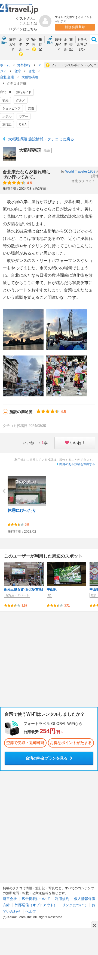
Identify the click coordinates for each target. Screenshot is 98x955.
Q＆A (22, 124)
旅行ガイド (12, 44)
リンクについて (74, 905)
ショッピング (11, 108)
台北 (32, 71)
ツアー (27, 44)
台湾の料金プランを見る (47, 758)
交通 (31, 108)
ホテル (20, 44)
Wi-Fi (33, 42)
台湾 (18, 71)
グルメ (20, 100)
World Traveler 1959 (80, 171)
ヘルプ (30, 911)
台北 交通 (7, 77)
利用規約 (62, 899)
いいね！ (77, 443)
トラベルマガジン (82, 44)
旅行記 (40, 44)
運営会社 (10, 899)
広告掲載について (36, 899)
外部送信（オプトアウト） (36, 905)
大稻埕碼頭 (30, 77)
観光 (5, 100)
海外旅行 (24, 65)
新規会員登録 (75, 27)
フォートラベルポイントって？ (74, 65)
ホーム (5, 65)
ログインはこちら (23, 29)
